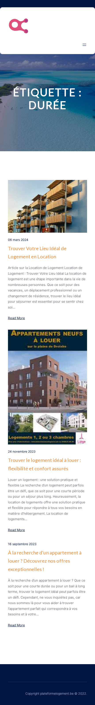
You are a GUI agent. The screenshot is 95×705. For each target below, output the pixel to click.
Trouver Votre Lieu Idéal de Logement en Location (37, 252)
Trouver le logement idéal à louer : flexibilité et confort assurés (44, 464)
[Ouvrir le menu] (84, 44)
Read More (16, 318)
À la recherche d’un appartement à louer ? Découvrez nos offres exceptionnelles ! (45, 561)
